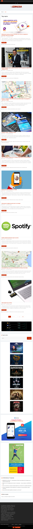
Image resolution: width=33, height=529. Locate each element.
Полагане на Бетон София (9, 516)
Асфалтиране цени (4, 517)
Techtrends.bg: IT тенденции (8, 477)
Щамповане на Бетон (10, 518)
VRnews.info (13, 506)
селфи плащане (21, 199)
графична (7, 212)
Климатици (3, 516)
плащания (7, 142)
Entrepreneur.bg (8, 506)
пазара (16, 212)
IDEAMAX (2, 514)
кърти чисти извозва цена (11, 513)
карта (14, 44)
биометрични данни (13, 167)
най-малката (13, 212)
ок (13, 527)
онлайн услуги (4, 142)
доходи (21, 141)
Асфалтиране (13, 512)
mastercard (12, 199)
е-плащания (23, 141)
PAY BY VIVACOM (8, 44)
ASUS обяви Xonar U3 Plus (7, 302)
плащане (17, 199)
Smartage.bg (8, 505)
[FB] (15, 3)
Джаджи (3, 212)
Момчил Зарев (9, 204)
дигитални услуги (18, 167)
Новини (3, 44)
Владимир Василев (10, 133)
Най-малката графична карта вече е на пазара (11, 203)
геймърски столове (4, 508)
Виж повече (4, 42)
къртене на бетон (4, 513)
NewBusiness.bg (3, 506)
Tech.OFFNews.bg (3, 505)
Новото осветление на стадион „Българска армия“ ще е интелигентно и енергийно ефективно (17, 485)
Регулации (10, 141)
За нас (13, 524)
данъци (15, 141)
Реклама (20, 524)
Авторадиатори (6, 514)
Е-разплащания (4, 141)
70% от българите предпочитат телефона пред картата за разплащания (16, 157)
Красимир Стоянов (10, 36)
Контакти (16, 524)
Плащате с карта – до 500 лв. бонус (9, 132)
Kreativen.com (13, 505)
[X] (17, 3)
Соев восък (9, 517)
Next (23, 316)
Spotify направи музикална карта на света (10, 237)
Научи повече (17, 527)
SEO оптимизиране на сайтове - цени (7, 507)
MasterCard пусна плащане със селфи (9, 189)
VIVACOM (12, 44)
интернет (27, 141)
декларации (18, 141)
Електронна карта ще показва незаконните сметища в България (15, 267)
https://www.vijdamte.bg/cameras (6, 512)
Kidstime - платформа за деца (7, 515)
